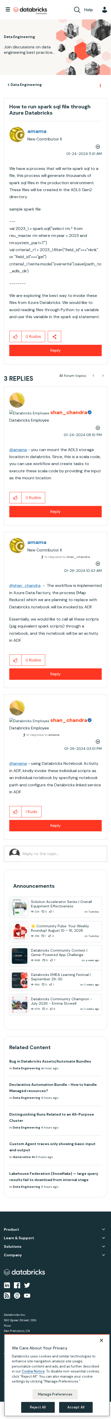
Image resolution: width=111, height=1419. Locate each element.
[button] (103, 12)
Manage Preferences (55, 1394)
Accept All (75, 1407)
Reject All (38, 1407)
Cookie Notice (33, 1371)
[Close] (101, 1340)
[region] (57, 1375)
